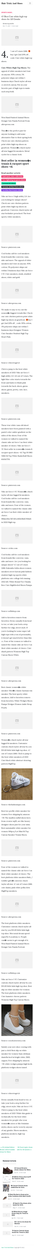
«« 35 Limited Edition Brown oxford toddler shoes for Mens (7, 1149)
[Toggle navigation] (30, 3)
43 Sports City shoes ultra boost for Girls (22, 1204)
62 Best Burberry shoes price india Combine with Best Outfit (19, 1195)
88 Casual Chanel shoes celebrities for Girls (19, 1186)
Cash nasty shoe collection (12, 176)
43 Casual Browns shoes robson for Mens (22, 1169)
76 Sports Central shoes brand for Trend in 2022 (20, 1231)
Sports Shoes (6, 12)
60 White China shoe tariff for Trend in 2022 (21, 1178)
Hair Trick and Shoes (7, 1247)
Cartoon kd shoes (9, 183)
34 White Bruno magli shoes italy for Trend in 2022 (20, 1213)
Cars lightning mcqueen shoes (13, 180)
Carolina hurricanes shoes (12, 190)
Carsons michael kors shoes (13, 187)
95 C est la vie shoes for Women (22, 1223)
